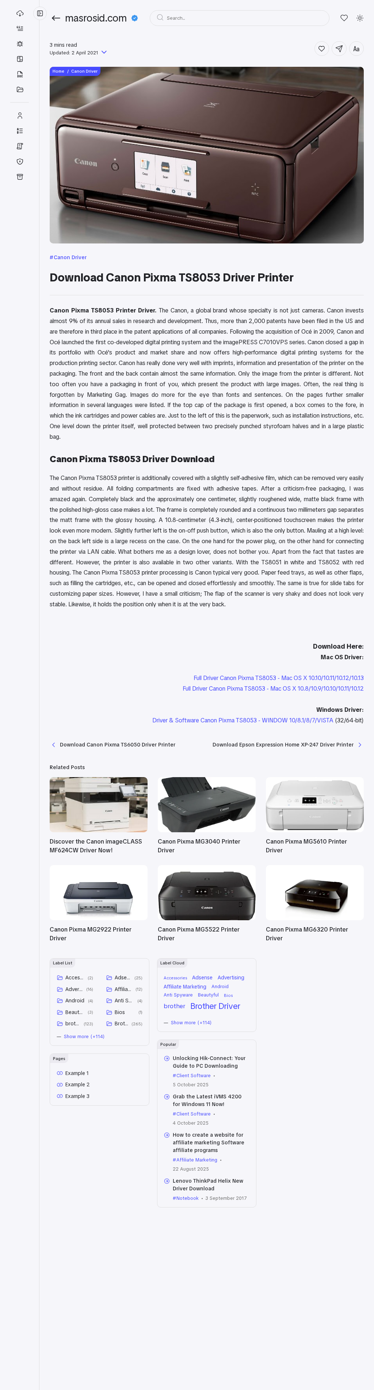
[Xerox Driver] (19, 74)
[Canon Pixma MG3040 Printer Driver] (207, 830)
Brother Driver (122, 1023)
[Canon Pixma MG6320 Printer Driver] (315, 918)
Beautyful (75, 1012)
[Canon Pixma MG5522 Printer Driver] (207, 918)
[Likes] (344, 18)
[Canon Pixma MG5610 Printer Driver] (315, 830)
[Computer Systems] (19, 89)
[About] (19, 115)
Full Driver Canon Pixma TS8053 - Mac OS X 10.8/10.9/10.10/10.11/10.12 (273, 688)
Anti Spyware (125, 1000)
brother (73, 1023)
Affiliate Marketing (124, 989)
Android (74, 1000)
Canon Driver (70, 257)
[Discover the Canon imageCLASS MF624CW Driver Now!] (99, 830)
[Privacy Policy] (19, 161)
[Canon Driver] (19, 43)
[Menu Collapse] (40, 13)
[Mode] (360, 18)
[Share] (339, 48)
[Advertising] (19, 28)
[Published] (103, 53)
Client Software (193, 1075)
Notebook (187, 1198)
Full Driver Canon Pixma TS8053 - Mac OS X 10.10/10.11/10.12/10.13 (279, 678)
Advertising (74, 989)
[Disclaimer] (19, 146)
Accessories (75, 977)
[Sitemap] (19, 130)
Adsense (123, 977)
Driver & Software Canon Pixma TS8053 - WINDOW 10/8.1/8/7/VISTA (242, 720)
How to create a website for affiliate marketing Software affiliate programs (208, 1142)
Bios (120, 1012)
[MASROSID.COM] (19, 12)
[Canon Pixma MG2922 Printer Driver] (99, 918)
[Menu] (19, 176)
